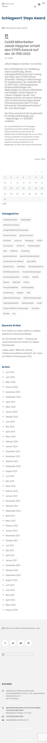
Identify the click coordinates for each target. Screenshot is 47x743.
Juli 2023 (10, 476)
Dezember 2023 (13, 451)
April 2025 (10, 402)
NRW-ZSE (16, 282)
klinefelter (21, 267)
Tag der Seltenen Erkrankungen (15, 308)
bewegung (29, 241)
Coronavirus (8, 246)
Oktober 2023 (12, 461)
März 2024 (11, 436)
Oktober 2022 (12, 506)
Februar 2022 (12, 525)
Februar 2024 (12, 441)
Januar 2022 (11, 530)
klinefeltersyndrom (35, 267)
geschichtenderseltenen (29, 256)
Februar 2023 (12, 491)
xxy (14, 313)
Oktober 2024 (12, 417)
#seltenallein (26, 220)
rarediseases (8, 293)
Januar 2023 (11, 496)
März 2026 (11, 382)
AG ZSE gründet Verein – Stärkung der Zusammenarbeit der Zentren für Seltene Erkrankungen (20, 342)
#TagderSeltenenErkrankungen (15, 230)
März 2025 (11, 407)
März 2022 (11, 521)
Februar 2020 (12, 610)
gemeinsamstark (10, 256)
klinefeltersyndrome (11, 272)
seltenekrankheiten (11, 303)
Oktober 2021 (12, 540)
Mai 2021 (10, 550)
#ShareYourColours (11, 225)
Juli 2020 (10, 585)
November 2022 (13, 501)
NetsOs (6, 282)
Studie (39, 303)
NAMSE (35, 277)
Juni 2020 (10, 590)
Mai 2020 (10, 595)
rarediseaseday (27, 287)
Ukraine (6, 313)
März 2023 (11, 486)
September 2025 (13, 397)
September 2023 (13, 466)
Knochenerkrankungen (31, 272)
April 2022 (10, 516)
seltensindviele (28, 303)
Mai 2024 (10, 426)
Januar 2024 (11, 446)
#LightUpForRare (10, 220)
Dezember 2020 (13, 565)
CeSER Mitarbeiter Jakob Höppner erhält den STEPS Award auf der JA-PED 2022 (22, 48)
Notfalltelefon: (21, 740)
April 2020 (10, 600)
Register (20, 293)
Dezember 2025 (13, 392)
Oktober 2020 (12, 570)
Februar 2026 (12, 387)
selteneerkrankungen (11, 298)
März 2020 (11, 605)
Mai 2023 (10, 481)
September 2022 (13, 511)
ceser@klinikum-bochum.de (17, 720)
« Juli (4, 203)
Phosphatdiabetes (10, 287)
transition (35, 308)
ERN (5, 251)
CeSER (10, 58)
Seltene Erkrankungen (32, 298)
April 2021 (10, 555)
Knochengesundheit (11, 277)
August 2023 (11, 471)
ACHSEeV (7, 241)
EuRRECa (14, 251)
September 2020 (13, 575)
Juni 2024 (10, 421)
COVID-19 (20, 246)
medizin (26, 277)
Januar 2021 (11, 560)
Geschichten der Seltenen (13, 261)
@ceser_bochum (26, 235)
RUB (28, 293)
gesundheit (31, 261)
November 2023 (13, 456)
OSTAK (26, 282)
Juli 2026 (10, 372)
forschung (25, 251)
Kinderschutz (8, 267)
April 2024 (10, 431)
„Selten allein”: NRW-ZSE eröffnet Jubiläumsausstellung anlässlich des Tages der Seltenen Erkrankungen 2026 (22, 353)
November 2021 (13, 535)
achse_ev (18, 241)
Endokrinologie (34, 246)
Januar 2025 (11, 412)
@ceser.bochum (9, 235)
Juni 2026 (10, 377)
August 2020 (11, 580)
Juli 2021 (10, 545)
